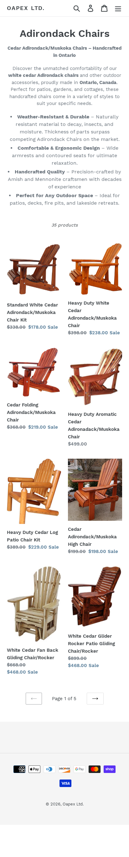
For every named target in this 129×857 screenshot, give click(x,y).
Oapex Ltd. (26, 8)
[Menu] (118, 8)
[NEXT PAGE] (95, 699)
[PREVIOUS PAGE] (34, 699)
